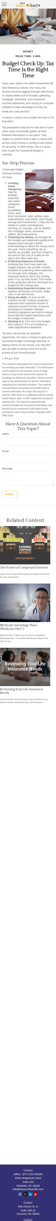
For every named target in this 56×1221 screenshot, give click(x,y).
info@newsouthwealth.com (28, 1189)
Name (5, 434)
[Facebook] (20, 1194)
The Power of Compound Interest (24, 567)
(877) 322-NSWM (32, 1174)
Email (5, 451)
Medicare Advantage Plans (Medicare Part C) (18, 627)
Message (7, 468)
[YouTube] (35, 1194)
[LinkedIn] (30, 1194)
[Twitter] (25, 1194)
